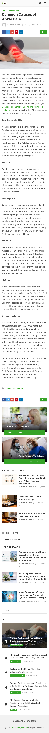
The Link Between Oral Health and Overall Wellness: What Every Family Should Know (28, 656)
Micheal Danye (27, 564)
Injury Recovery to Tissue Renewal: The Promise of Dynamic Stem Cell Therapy (32, 595)
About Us (31, 721)
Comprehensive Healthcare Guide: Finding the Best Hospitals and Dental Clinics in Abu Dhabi (32, 556)
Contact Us (19, 721)
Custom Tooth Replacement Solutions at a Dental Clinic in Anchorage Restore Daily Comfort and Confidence (28, 686)
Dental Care (15, 661)
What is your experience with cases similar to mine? (33, 515)
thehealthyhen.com (20, 728)
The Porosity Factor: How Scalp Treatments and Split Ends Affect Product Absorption (32, 479)
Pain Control (13, 10)
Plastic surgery (17, 675)
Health (4, 10)
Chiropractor (16, 644)
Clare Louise (27, 601)
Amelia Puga (26, 487)
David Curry (15, 25)
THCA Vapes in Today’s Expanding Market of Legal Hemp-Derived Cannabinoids (33, 576)
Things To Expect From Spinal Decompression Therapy (26, 639)
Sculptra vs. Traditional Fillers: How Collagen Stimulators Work (25, 670)
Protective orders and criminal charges (30, 498)
